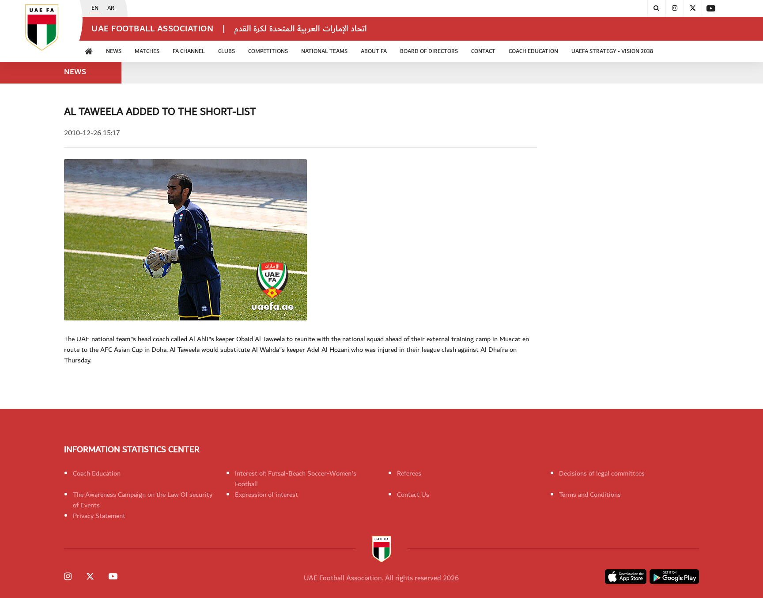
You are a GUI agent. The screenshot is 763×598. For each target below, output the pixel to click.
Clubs (226, 51)
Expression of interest (266, 494)
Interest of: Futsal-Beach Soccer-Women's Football (295, 479)
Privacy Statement (99, 516)
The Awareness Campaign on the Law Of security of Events (142, 500)
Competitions (268, 51)
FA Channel (189, 51)
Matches (147, 51)
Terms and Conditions (590, 494)
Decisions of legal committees (602, 473)
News (113, 51)
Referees (409, 473)
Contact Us (413, 494)
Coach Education (97, 473)
